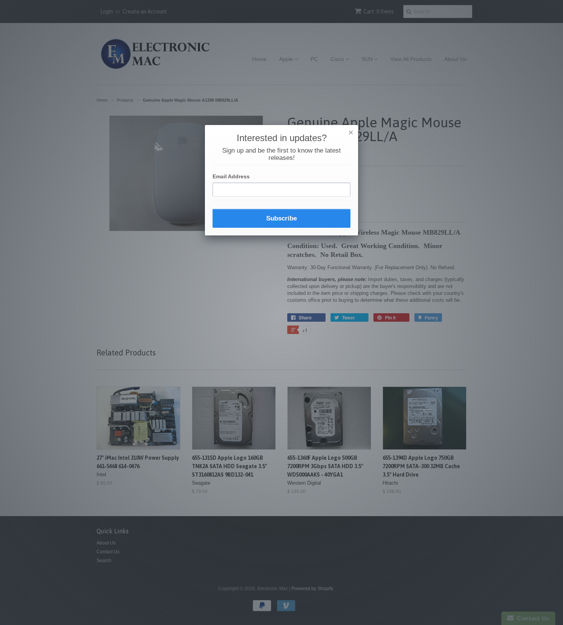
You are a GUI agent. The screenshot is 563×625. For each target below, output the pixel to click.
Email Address (231, 176)
